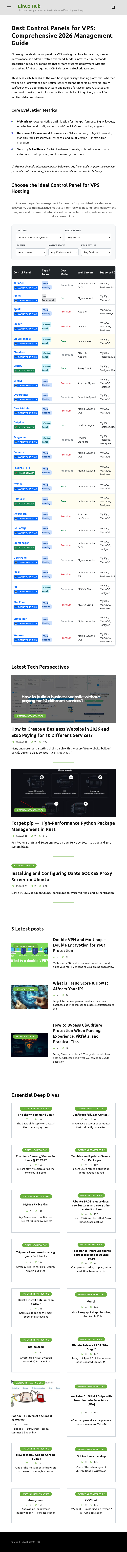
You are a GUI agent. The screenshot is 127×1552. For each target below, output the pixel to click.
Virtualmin (20, 618)
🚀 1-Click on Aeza (24, 370)
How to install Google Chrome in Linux (36, 1456)
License (21, 245)
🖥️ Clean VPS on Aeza (26, 288)
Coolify (18, 365)
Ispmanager (21, 542)
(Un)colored (36, 1346)
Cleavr (18, 324)
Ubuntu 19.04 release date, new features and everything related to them (91, 1205)
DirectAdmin (22, 408)
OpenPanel (20, 557)
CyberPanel (21, 394)
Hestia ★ (19, 498)
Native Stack (56, 245)
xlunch (91, 1301)
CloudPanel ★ (22, 338)
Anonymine (35, 1500)
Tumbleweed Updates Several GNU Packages (91, 1158)
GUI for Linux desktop (91, 1456)
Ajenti (17, 295)
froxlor (18, 484)
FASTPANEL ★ (22, 468)
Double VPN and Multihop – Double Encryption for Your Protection (79, 945)
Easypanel (20, 437)
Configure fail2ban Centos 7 (91, 1114)
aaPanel (19, 283)
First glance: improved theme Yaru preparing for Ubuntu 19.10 (91, 1254)
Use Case (21, 230)
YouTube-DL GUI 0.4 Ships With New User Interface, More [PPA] (91, 1400)
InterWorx (20, 513)
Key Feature (88, 245)
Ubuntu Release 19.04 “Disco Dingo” (91, 1347)
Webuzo (18, 635)
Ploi (16, 586)
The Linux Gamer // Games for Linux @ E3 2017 (36, 1158)
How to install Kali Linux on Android (36, 1301)
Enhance (19, 452)
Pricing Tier (73, 230)
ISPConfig (20, 528)
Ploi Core (19, 602)
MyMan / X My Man (35, 1204)
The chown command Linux (36, 1114)
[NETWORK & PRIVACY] (29, 964)
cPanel (18, 380)
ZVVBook (91, 1500)
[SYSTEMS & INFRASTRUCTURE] (63, 720)
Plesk (17, 572)
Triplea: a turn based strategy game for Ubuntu (36, 1254)
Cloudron (19, 352)
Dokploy (19, 422)
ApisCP (18, 309)
